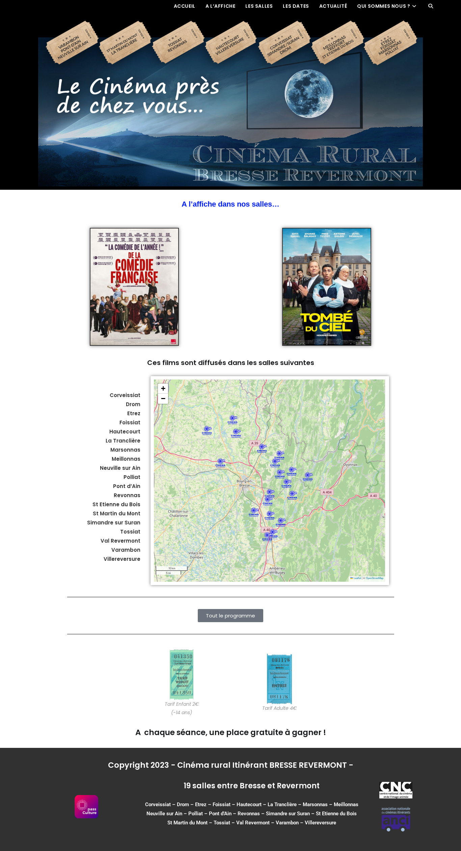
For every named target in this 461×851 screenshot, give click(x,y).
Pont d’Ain (220, 814)
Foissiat (129, 422)
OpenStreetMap (374, 578)
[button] (280, 474)
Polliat (195, 814)
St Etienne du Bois (336, 814)
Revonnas (249, 814)
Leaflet (357, 578)
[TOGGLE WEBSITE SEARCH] (430, 6)
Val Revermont (253, 823)
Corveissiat (125, 395)
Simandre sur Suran (288, 814)
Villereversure (320, 823)
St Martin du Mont (187, 823)
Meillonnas (346, 804)
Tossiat (222, 823)
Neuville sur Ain (164, 814)
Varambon (287, 823)
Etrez (133, 413)
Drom (133, 404)
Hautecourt (124, 431)
